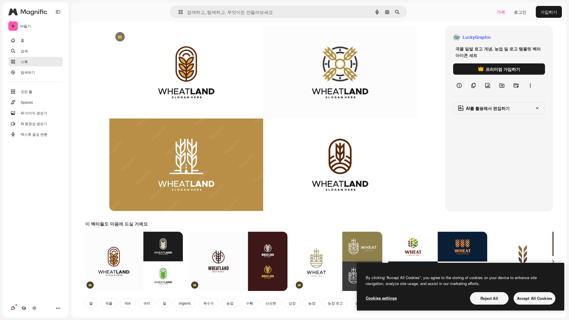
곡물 (108, 302)
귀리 (146, 302)
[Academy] (23, 308)
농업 (230, 302)
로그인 (520, 12)
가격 (501, 12)
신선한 (271, 302)
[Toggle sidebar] (58, 12)
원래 (143, 37)
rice (128, 302)
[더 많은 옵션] (530, 85)
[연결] (13, 308)
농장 (311, 302)
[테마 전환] (34, 308)
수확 (249, 302)
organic (185, 302)
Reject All (489, 298)
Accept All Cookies (534, 298)
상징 (292, 302)
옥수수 (208, 302)
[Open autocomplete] (178, 12)
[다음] (553, 261)
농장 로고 (335, 302)
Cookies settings (381, 298)
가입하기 (549, 12)
